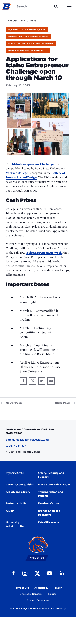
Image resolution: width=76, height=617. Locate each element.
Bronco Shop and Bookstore (49, 512)
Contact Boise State (38, 600)
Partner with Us (16, 503)
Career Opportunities (20, 484)
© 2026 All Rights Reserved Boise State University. (38, 608)
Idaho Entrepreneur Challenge (33, 164)
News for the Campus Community (27, 50)
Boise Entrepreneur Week (44, 252)
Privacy (58, 587)
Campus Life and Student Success (28, 37)
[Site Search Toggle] (56, 6)
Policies (52, 594)
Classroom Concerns (31, 594)
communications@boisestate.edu (27, 439)
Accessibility (41, 587)
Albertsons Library (18, 491)
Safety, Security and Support (51, 475)
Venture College (17, 173)
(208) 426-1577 (16, 445)
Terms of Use (21, 587)
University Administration (15, 524)
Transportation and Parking (50, 493)
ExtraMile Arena (48, 522)
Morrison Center (48, 503)
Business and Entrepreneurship (26, 30)
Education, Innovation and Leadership (30, 43)
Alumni (10, 510)
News (33, 20)
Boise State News (15, 20)
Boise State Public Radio (54, 484)
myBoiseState (15, 473)
